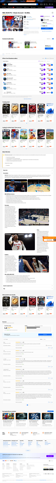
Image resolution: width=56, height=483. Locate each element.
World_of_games (46, 19)
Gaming (6, 9)
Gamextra (8, 87)
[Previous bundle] (51, 38)
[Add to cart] (52, 65)
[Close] (54, 1)
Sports (12, 9)
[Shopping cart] (52, 4)
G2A (3, 9)
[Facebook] (44, 473)
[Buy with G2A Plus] (44, 65)
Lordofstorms (9, 82)
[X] (51, 473)
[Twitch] (47, 473)
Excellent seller (9, 65)
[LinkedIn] (53, 473)
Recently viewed (8, 53)
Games (9, 9)
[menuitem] (4, 7)
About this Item (14, 53)
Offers (3, 53)
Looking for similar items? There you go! (11, 127)
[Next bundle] (53, 38)
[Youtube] (45, 473)
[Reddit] (48, 473)
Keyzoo (8, 68)
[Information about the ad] (10, 63)
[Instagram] (50, 473)
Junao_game (9, 73)
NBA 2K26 (16, 9)
